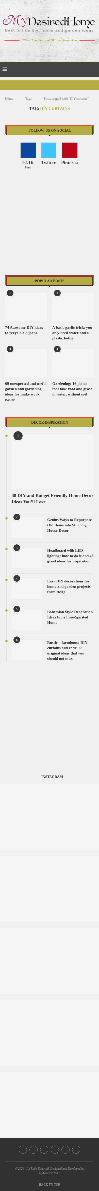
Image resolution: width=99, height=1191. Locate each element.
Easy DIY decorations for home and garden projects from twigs (69, 586)
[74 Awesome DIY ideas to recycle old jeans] (26, 307)
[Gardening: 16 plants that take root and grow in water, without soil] (73, 363)
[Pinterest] (53, 49)
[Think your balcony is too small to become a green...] (49, 1074)
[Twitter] (39, 49)
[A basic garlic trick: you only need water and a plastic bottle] (73, 307)
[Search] (93, 69)
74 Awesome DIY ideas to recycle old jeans (24, 330)
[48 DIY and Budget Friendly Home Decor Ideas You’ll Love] (53, 462)
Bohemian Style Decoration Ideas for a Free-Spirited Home (70, 617)
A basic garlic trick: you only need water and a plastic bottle (72, 332)
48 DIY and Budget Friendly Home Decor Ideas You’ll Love (52, 498)
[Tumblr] (60, 49)
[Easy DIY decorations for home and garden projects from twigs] (27, 589)
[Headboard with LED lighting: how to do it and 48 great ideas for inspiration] (27, 558)
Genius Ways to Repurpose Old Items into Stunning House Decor (69, 525)
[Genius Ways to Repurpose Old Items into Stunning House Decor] (27, 527)
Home (9, 98)
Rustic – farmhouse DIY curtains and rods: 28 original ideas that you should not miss (67, 651)
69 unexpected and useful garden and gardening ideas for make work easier (25, 392)
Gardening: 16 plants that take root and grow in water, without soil (72, 389)
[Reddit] (67, 49)
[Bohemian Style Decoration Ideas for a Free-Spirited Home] (27, 619)
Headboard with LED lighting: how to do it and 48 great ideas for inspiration (70, 555)
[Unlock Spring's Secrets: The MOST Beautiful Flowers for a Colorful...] (49, 858)
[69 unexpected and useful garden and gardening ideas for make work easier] (26, 363)
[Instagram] (46, 49)
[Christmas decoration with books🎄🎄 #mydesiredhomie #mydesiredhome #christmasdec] (49, 1002)
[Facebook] (31, 49)
